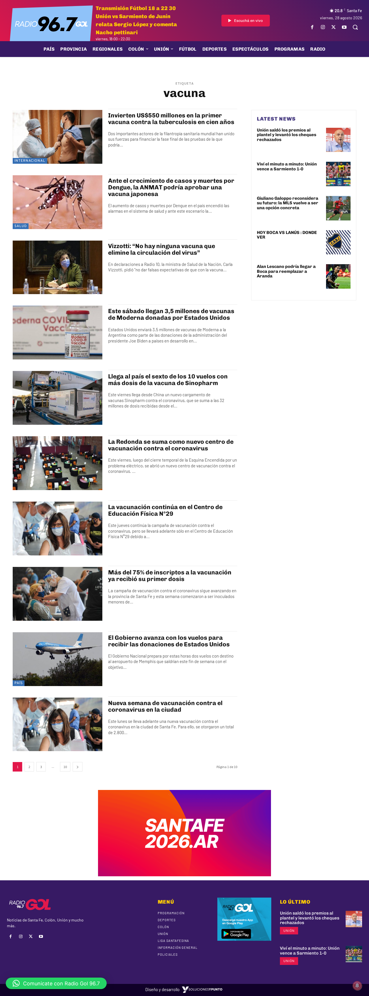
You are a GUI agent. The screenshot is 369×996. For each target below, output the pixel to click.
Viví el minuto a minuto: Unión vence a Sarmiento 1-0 (287, 166)
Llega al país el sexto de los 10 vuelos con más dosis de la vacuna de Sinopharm (168, 379)
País (18, 683)
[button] (355, 27)
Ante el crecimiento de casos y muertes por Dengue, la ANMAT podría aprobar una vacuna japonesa (171, 187)
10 (65, 767)
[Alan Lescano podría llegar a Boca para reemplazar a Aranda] (338, 276)
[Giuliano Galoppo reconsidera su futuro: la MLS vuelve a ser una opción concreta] (338, 208)
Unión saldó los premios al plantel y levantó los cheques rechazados (286, 134)
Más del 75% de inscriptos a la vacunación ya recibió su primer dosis (169, 575)
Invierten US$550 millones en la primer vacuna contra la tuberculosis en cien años (171, 118)
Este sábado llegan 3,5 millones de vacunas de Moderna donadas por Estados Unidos (171, 314)
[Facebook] (312, 27)
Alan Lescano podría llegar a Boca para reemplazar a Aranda (286, 271)
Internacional (29, 161)
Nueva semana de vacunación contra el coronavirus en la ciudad (165, 706)
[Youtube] (344, 27)
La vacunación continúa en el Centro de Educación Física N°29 (165, 510)
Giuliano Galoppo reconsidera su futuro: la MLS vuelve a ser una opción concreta (287, 203)
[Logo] (51, 23)
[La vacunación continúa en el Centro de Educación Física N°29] (57, 528)
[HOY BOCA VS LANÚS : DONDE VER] (338, 242)
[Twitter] (334, 27)
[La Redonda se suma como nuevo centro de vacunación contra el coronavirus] (57, 463)
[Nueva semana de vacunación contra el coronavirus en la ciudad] (57, 724)
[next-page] (77, 767)
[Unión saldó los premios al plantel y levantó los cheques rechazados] (338, 140)
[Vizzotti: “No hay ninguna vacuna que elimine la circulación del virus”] (57, 267)
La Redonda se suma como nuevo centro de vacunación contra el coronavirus (171, 445)
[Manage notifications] (357, 985)
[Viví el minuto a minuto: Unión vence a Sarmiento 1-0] (338, 174)
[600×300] (184, 874)
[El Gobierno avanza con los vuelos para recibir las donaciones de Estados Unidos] (57, 659)
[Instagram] (323, 27)
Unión (289, 930)
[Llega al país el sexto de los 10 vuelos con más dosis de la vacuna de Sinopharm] (57, 398)
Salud (20, 226)
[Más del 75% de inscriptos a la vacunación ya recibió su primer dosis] (57, 594)
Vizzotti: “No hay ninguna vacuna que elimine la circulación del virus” (161, 249)
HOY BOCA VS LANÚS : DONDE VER (287, 235)
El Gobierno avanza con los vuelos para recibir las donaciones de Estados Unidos (169, 641)
